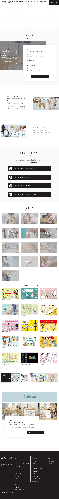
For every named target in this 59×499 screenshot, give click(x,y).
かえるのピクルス (36, 474)
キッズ (17, 461)
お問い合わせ (54, 2)
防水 (16, 471)
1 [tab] (24, 27)
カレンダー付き (18, 473)
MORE (29, 432)
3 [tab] (27, 27)
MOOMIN (34, 460)
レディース (18, 460)
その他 (17, 468)
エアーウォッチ (18, 474)
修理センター (51, 460)
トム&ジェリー (35, 476)
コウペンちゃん (35, 465)
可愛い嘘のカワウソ (36, 478)
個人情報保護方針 (19, 491)
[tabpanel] (29, 17)
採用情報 (17, 487)
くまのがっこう (35, 473)
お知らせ (17, 486)
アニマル (17, 476)
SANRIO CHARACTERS (37, 468)
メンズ (17, 458)
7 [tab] (34, 27)
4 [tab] (29, 27)
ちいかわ (34, 461)
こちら (33, 162)
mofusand (34, 463)
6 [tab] (33, 27)
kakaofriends (35, 466)
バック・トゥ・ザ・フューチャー (39, 479)
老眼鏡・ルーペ (18, 466)
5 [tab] (31, 27)
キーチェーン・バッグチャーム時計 (22, 463)
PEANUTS (35, 458)
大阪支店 (50, 463)
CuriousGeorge (35, 471)
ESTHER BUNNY (36, 481)
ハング (17, 465)
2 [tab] (26, 27)
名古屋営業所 (51, 461)
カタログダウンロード (20, 489)
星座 (16, 478)
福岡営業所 (51, 465)
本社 (50, 458)
